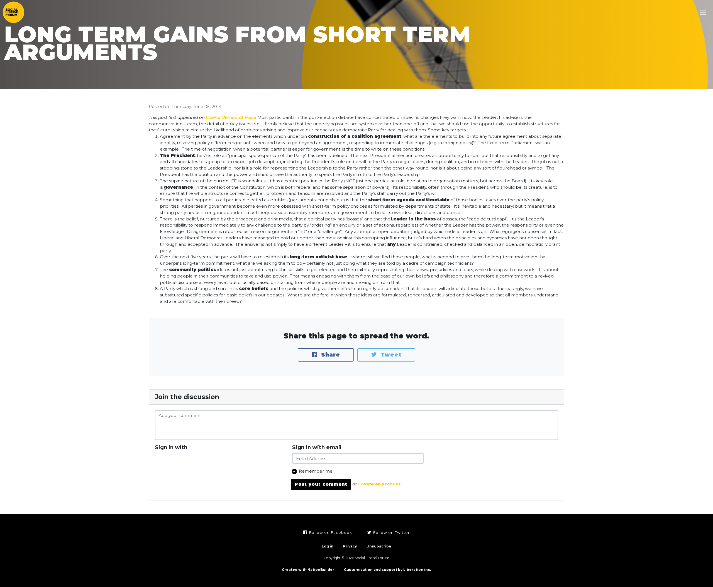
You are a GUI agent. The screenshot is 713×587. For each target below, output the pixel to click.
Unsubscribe (379, 546)
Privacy (350, 546)
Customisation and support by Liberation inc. (387, 570)
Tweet (390, 355)
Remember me (316, 471)
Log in (327, 546)
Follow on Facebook (330, 532)
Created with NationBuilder (308, 570)
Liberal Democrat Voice (231, 117)
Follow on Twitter (391, 532)
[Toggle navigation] (703, 12)
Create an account (379, 484)
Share (329, 355)
